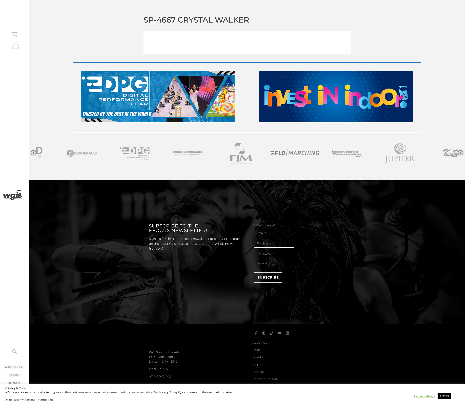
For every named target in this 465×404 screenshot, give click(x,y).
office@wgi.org (160, 376)
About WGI (260, 342)
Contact (258, 371)
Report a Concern (265, 379)
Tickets (257, 357)
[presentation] (33, 153)
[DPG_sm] (61, 153)
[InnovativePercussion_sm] (273, 153)
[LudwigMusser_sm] (432, 153)
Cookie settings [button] (424, 396)
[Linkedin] (287, 333)
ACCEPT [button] (444, 396)
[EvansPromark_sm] (114, 153)
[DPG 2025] (158, 121)
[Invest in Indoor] (336, 121)
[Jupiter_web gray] (326, 153)
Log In (257, 364)
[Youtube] (279, 333)
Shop (256, 350)
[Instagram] (263, 333)
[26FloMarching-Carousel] (220, 153)
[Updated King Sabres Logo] (379, 153)
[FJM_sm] (167, 153)
